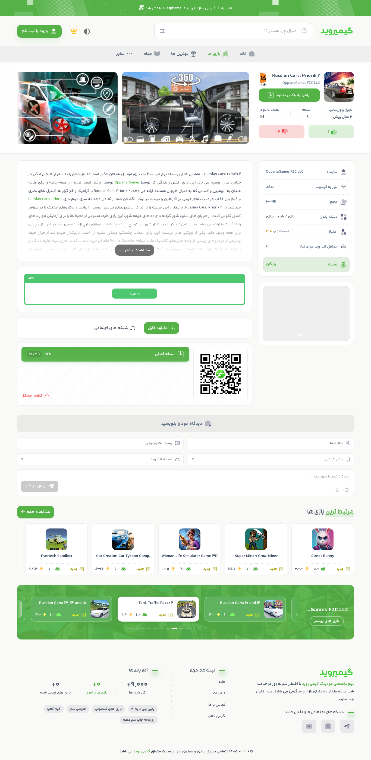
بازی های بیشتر (326, 621)
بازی (291, 217)
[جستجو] (304, 31)
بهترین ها (179, 54)
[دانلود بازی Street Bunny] (323, 549)
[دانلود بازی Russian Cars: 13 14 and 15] (158, 609)
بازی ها (213, 54)
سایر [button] (120, 54)
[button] (312, 334)
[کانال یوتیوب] (309, 726)
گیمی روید (141, 752)
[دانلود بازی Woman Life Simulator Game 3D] (190, 549)
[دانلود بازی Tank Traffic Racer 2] (245, 609)
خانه (243, 54)
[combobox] (271, 459)
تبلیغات (219, 693)
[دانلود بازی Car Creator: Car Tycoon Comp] (123, 549)
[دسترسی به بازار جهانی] (306, 313)
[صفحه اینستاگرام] (328, 726)
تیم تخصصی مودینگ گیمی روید (328, 684)
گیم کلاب (54, 709)
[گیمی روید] (336, 31)
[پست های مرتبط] (35, 512)
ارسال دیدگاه (35, 486)
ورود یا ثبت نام (35, 31)
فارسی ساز (78, 709)
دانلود (135, 294)
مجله (148, 54)
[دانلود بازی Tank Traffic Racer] (71, 609)
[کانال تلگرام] (347, 726)
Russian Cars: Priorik (45, 199)
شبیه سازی (275, 217)
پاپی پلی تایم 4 (143, 709)
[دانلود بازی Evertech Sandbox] (56, 549)
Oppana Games (127, 183)
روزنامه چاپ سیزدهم (139, 720)
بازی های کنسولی (108, 709)
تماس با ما (216, 705)
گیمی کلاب (216, 716)
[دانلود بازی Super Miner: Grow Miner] (256, 549)
